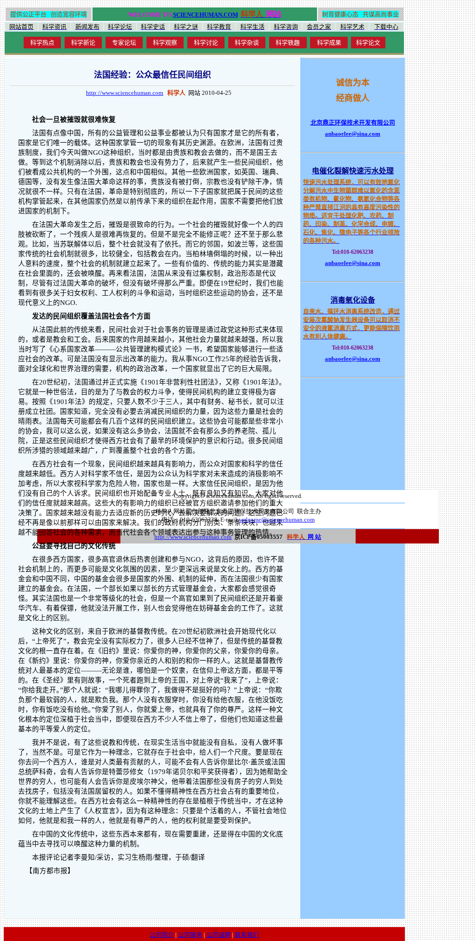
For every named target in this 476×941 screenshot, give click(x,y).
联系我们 (247, 934)
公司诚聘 (218, 934)
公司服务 (190, 934)
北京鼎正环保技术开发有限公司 (353, 122)
